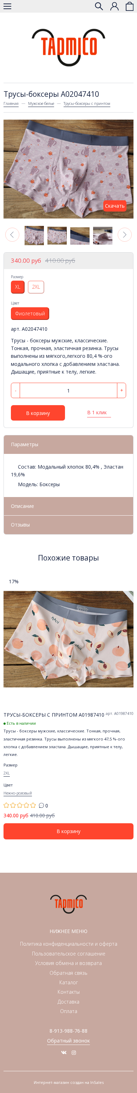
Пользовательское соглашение (68, 953)
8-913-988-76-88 (68, 1030)
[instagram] (74, 1052)
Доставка (68, 1001)
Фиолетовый (30, 313)
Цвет (15, 303)
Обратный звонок (68, 1040)
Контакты (69, 991)
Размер (17, 276)
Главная (11, 103)
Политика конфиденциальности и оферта (68, 943)
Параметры (24, 444)
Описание (22, 506)
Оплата (68, 1011)
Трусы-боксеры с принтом (87, 103)
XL (17, 286)
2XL (36, 286)
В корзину (38, 413)
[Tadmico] (68, 48)
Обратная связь (68, 973)
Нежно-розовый (18, 793)
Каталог (68, 982)
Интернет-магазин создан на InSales (69, 1082)
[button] (12, 235)
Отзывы (20, 524)
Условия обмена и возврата (68, 963)
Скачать (115, 205)
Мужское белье (41, 103)
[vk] (64, 1052)
